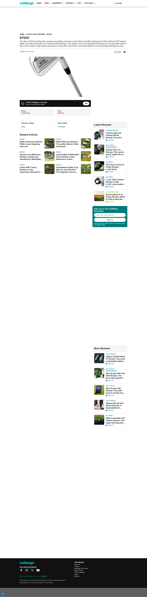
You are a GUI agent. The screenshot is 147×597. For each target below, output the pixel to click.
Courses (70, 3)
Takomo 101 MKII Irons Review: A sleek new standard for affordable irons (30, 157)
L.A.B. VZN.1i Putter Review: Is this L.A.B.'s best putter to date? (115, 182)
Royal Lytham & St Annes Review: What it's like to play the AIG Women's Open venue (115, 196)
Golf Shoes (110, 354)
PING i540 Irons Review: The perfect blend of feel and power (67, 144)
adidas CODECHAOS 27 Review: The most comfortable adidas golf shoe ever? (115, 359)
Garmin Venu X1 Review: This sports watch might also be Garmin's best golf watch (115, 152)
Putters (109, 162)
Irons (49, 34)
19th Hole (88, 3)
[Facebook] (22, 571)
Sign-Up (76, 576)
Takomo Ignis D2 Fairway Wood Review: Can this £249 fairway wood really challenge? (114, 135)
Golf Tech (110, 386)
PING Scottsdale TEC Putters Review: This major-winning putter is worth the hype (115, 420)
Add (86, 103)
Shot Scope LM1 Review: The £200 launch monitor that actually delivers (115, 390)
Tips (79, 3)
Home (22, 34)
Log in (119, 3)
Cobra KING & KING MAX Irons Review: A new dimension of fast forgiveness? (67, 157)
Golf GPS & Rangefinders (111, 146)
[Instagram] (27, 571)
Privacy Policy (101, 225)
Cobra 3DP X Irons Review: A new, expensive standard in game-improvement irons (31, 169)
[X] (33, 571)
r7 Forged (61, 127)
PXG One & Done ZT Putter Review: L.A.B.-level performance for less (115, 167)
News (39, 3)
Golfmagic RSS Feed (81, 568)
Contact (76, 566)
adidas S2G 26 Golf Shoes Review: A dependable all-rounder (114, 405)
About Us (77, 564)
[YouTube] (38, 571)
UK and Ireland (112, 192)
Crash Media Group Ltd (32, 576)
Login (76, 574)
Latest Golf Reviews (35, 34)
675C (23, 127)
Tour (46, 3)
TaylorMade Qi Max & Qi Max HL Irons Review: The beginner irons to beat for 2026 (67, 169)
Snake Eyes (25, 113)
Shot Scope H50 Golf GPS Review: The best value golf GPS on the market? (115, 375)
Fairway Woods (112, 130)
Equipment (57, 3)
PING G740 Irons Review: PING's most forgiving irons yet (31, 144)
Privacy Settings (79, 572)
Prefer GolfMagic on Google (36, 102)
